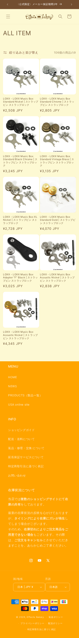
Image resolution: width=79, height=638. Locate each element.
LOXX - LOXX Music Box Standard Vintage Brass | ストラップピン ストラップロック (57, 161)
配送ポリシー (55, 623)
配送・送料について (21, 439)
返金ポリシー (56, 617)
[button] (8, 16)
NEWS (12, 386)
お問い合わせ (17, 475)
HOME (12, 377)
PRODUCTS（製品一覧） (25, 395)
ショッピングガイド (21, 430)
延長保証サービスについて (26, 457)
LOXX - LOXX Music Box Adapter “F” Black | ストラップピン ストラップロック (20, 277)
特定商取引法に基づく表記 (26, 466)
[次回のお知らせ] (71, 4)
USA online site (19, 404)
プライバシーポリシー (32, 623)
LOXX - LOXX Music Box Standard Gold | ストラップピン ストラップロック (57, 220)
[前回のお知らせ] (7, 4)
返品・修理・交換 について (26, 448)
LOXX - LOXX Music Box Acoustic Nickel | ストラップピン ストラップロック (57, 277)
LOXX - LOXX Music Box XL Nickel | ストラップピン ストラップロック (20, 220)
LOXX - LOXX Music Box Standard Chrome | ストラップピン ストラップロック (57, 101)
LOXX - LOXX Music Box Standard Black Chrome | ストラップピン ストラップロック (20, 161)
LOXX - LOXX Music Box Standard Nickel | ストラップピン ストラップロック (20, 101)
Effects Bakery (35, 617)
